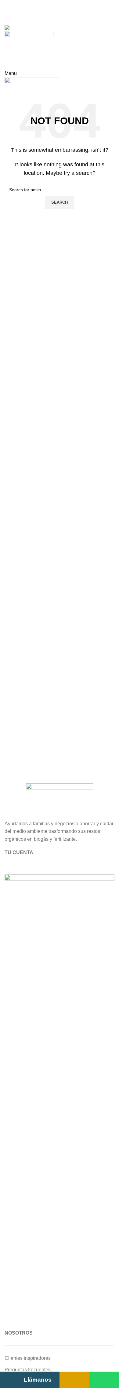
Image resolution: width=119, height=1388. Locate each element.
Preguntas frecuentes (28, 1369)
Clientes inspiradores (28, 1358)
